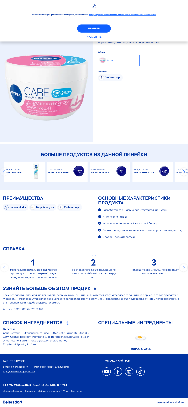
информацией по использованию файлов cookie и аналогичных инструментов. (122, 15)
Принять (94, 28)
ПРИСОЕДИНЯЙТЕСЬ (116, 360)
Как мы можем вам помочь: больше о (35, 385)
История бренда (12, 391)
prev (4, 172)
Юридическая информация (19, 371)
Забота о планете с (53, 391)
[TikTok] (140, 371)
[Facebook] (118, 371)
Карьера (30, 391)
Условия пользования (15, 366)
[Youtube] (106, 371)
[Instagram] (129, 371)
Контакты (76, 391)
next (184, 172)
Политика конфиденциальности (50, 366)
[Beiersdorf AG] (12, 402)
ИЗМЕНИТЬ (94, 36)
